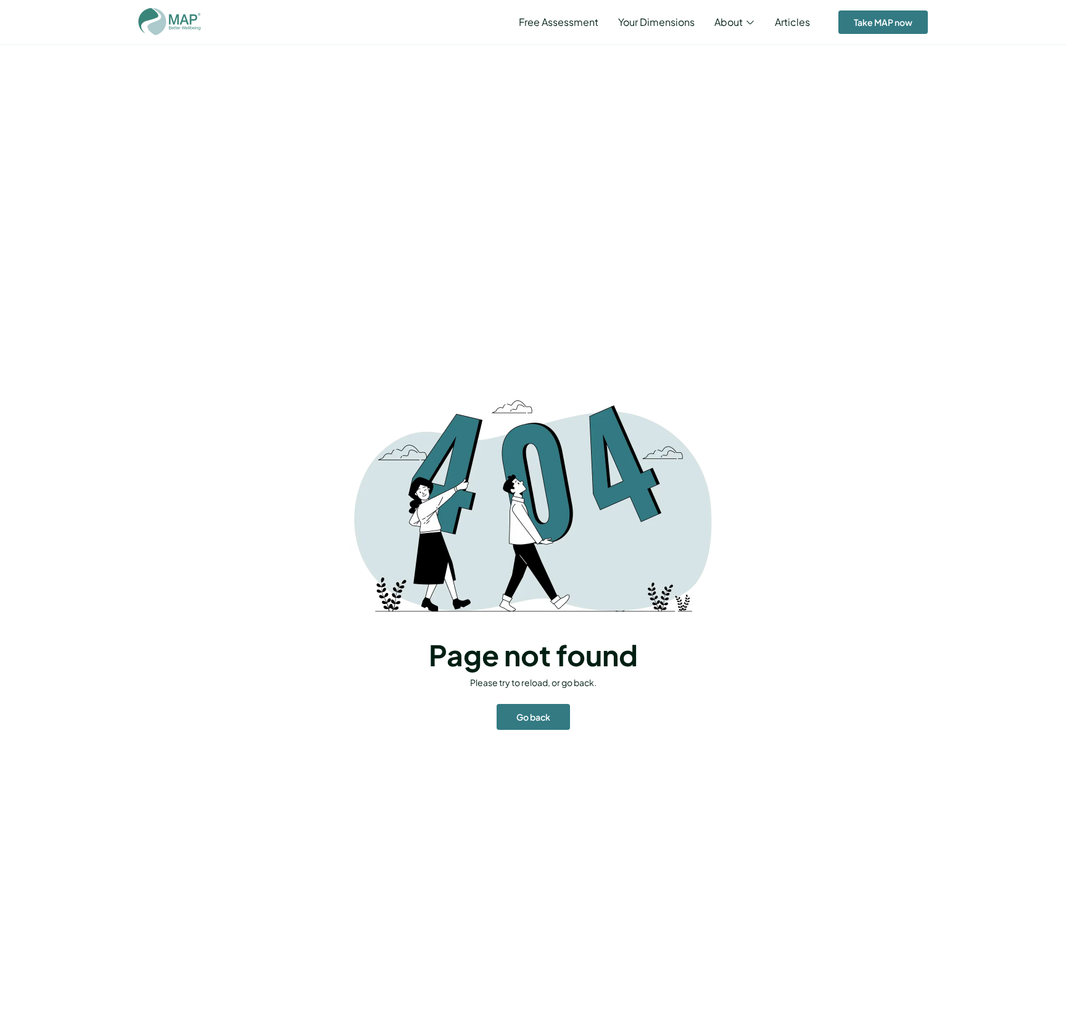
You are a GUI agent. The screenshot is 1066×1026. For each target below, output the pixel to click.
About (728, 22)
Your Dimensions (656, 21)
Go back (533, 716)
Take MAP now (883, 22)
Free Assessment (558, 21)
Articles (792, 21)
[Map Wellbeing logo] (169, 22)
